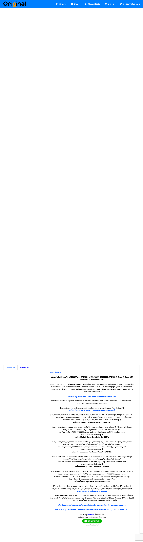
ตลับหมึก (90, 514)
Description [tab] (10, 368)
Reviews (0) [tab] (24, 367)
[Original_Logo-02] (14, 2)
